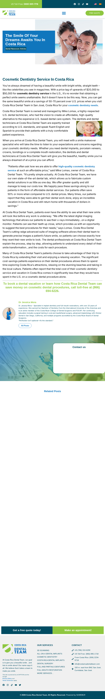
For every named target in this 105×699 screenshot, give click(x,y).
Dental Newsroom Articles (16, 49)
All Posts (25, 325)
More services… (45, 673)
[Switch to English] (95, 4)
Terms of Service (8, 680)
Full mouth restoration (49, 670)
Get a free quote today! (27, 630)
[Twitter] (20, 685)
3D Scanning (43, 650)
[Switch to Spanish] (100, 4)
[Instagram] (79, 4)
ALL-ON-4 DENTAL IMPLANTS (49, 654)
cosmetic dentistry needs (83, 105)
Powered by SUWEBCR (75, 695)
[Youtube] (87, 4)
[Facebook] (75, 4)
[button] (64, 13)
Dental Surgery (45, 664)
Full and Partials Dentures (51, 667)
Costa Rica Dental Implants (50, 660)
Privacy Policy (7, 678)
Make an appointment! (78, 630)
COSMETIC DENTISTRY (47, 657)
